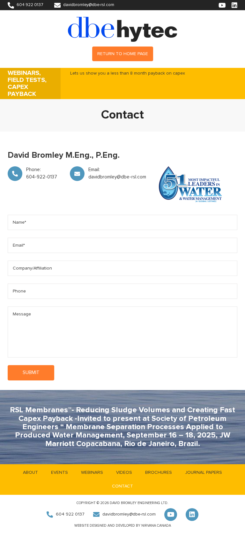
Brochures (158, 472)
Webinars (92, 472)
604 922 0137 (29, 5)
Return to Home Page (122, 54)
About (30, 472)
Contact (122, 486)
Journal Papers (203, 472)
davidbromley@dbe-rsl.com (88, 5)
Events (59, 472)
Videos (124, 472)
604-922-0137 (41, 177)
